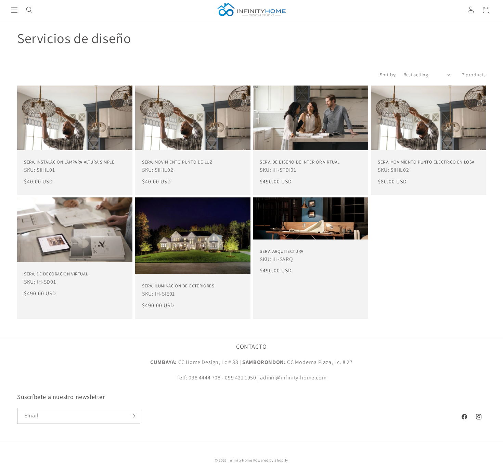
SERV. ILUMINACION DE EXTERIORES (178, 286)
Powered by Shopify (270, 460)
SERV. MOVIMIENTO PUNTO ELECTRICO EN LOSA (426, 162)
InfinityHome (240, 460)
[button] (14, 9)
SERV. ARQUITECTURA (282, 251)
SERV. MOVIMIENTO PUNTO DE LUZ (177, 162)
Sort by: (388, 75)
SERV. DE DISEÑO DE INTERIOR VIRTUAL (300, 162)
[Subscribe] (132, 416)
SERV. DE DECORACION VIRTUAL (56, 274)
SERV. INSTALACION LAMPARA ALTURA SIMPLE (69, 162)
